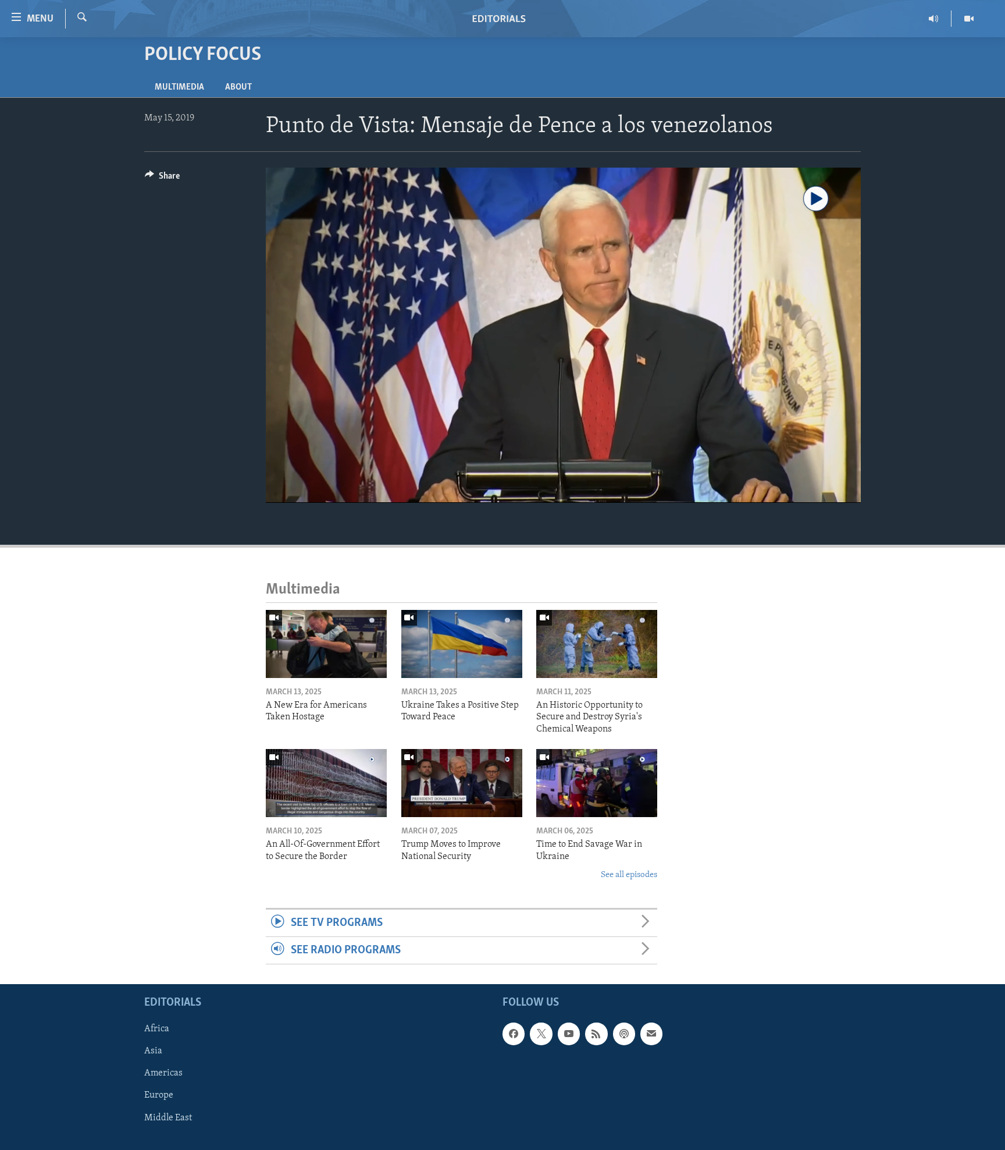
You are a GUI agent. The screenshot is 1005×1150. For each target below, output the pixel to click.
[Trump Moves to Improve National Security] (461, 783)
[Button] (162, 179)
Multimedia (179, 87)
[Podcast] (624, 1034)
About (238, 87)
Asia (153, 1051)
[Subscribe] (651, 1034)
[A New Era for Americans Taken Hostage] (326, 644)
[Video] (968, 18)
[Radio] (933, 18)
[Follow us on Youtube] (569, 1034)
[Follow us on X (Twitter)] (541, 1034)
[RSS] (596, 1034)
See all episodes (629, 875)
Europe (158, 1096)
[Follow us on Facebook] (513, 1034)
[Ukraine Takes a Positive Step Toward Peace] (461, 644)
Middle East (168, 1118)
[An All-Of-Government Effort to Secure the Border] (326, 783)
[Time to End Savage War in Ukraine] (596, 783)
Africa (156, 1029)
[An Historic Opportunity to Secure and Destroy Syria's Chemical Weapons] (596, 644)
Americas (163, 1073)
